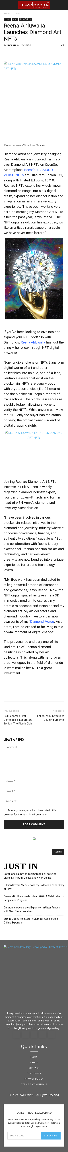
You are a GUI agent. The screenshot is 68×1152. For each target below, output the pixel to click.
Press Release (25, 19)
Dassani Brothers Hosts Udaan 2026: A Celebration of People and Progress (34, 898)
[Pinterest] (24, 53)
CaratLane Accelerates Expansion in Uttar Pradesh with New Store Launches (32, 909)
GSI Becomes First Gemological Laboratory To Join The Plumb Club (18, 719)
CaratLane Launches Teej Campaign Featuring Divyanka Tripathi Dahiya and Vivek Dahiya (30, 875)
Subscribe (50, 1135)
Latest (17, 13)
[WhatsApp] (32, 53)
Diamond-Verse (42, 621)
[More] (41, 53)
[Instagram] (25, 1034)
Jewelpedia (13, 44)
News (15, 19)
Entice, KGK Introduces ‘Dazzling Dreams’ (50, 717)
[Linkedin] (34, 1034)
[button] (6, 5)
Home (7, 13)
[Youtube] (51, 1034)
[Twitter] (15, 53)
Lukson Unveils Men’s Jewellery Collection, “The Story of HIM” (34, 887)
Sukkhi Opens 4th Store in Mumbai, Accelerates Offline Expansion (31, 920)
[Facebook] (7, 53)
